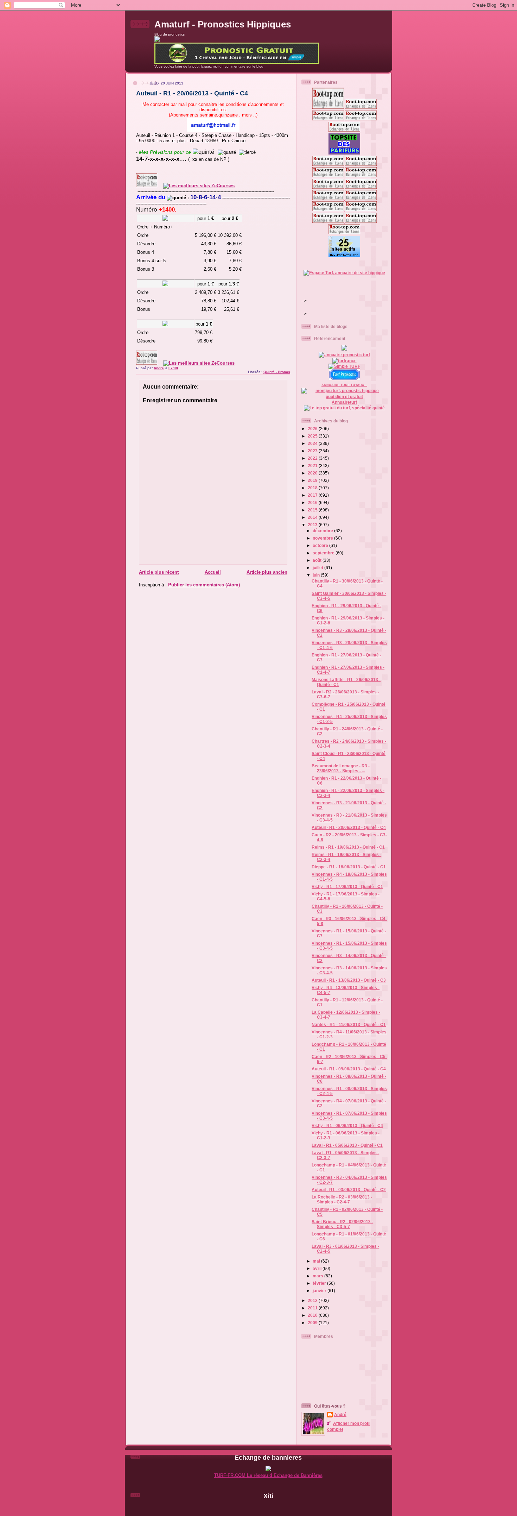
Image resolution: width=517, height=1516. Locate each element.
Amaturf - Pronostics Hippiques (222, 24)
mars (318, 1275)
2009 (313, 1322)
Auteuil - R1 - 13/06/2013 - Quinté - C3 (349, 980)
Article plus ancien (267, 572)
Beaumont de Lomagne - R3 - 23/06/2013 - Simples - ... (341, 768)
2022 (313, 458)
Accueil (213, 572)
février (320, 1283)
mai (317, 1261)
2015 (313, 510)
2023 (313, 450)
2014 (313, 517)
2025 (313, 436)
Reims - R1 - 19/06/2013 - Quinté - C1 (348, 847)
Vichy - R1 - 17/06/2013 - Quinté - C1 (347, 886)
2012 (313, 1300)
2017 (313, 495)
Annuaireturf (344, 402)
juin (317, 575)
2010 (313, 1315)
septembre (324, 553)
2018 (313, 487)
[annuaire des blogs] (344, 349)
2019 (313, 480)
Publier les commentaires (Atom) (204, 584)
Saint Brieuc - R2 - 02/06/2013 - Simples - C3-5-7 (342, 1224)
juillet (318, 567)
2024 (313, 443)
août (318, 560)
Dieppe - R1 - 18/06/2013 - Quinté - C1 (349, 866)
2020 (313, 473)
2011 (313, 1308)
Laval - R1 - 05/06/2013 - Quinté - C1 (347, 1145)
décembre (323, 530)
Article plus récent (159, 572)
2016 (313, 502)
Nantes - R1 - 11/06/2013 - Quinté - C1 (349, 1024)
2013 (313, 524)
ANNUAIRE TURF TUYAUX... (344, 385)
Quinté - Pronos (276, 372)
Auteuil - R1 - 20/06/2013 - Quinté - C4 (349, 827)
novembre (323, 538)
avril (318, 1268)
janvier (320, 1290)
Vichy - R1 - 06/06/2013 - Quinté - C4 (347, 1125)
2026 (313, 428)
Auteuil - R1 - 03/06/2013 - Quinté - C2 (349, 1189)
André (340, 1414)
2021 (313, 465)
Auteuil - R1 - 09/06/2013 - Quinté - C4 (349, 1069)
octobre (321, 545)
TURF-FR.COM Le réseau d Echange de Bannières (268, 1475)
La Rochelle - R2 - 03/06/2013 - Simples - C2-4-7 (342, 1199)
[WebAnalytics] (268, 1507)
